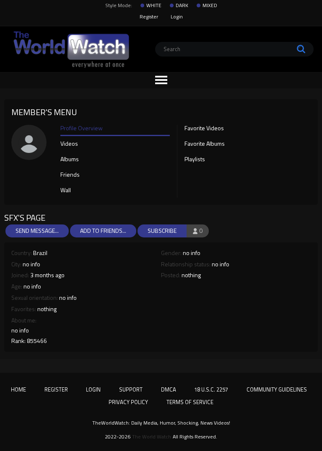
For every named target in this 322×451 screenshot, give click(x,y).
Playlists (194, 159)
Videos (69, 144)
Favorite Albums (204, 144)
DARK (182, 5)
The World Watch (151, 437)
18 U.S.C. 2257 (211, 389)
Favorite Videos (204, 128)
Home (18, 389)
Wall (65, 190)
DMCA (168, 389)
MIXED (210, 5)
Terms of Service (189, 402)
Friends (70, 175)
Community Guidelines (277, 389)
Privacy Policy (128, 402)
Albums (69, 159)
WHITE (153, 5)
